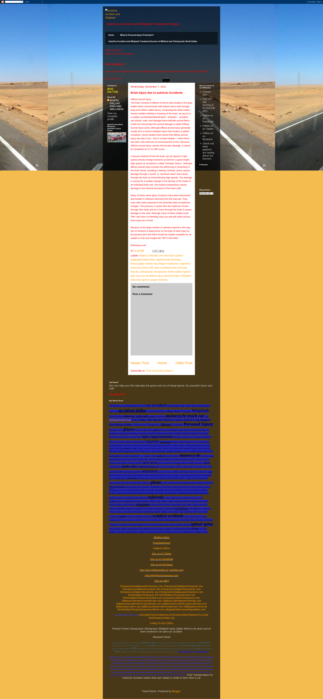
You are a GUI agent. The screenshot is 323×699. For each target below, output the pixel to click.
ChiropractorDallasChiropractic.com (181, 589)
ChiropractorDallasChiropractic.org (139, 592)
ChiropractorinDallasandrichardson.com (181, 592)
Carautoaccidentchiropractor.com (181, 597)
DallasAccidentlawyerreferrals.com (182, 600)
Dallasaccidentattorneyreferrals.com (142, 600)
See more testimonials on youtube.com (161, 570)
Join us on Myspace (161, 564)
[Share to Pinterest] (163, 251)
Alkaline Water (162, 537)
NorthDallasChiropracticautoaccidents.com (141, 609)
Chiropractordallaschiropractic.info (141, 589)
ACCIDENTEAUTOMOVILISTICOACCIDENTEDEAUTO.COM (173, 614)
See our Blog (161, 580)
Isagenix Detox (161, 548)
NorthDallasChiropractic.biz (143, 595)
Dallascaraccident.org (128, 606)
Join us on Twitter (161, 553)
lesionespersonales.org (161, 617)
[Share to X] (158, 251)
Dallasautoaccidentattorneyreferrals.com (139, 603)
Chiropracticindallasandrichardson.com (141, 586)
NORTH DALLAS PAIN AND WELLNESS (117, 105)
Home (111, 35)
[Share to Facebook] (160, 251)
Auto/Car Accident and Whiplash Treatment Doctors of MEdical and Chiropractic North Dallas (152, 41)
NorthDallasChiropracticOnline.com (142, 597)
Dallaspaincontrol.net (120, 419)
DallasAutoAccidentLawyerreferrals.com (184, 603)
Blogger (176, 691)
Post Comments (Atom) (159, 370)
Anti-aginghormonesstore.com (161, 575)
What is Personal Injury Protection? (137, 35)
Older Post (184, 363)
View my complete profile (112, 116)
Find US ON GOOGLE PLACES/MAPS (209, 105)
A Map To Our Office (161, 623)
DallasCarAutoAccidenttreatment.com (162, 606)
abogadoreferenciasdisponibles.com (186, 609)
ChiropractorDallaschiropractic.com (183, 586)
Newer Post (140, 363)
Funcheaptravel (161, 542)
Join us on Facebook (161, 559)
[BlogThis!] (156, 251)
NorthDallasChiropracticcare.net (177, 595)
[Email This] (153, 251)
